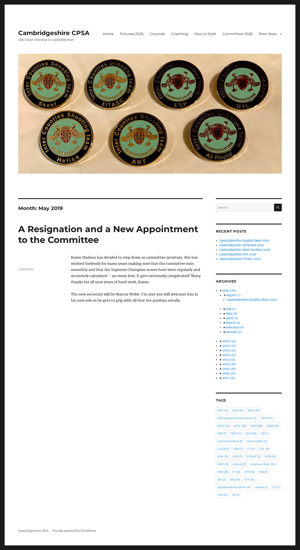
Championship (229, 441)
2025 (229, 341)
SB (221, 479)
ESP (237, 456)
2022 (229, 355)
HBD (222, 464)
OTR (249, 471)
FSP (270, 456)
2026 (229, 290)
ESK (222, 456)
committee (257, 441)
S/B (263, 471)
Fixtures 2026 (132, 34)
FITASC (254, 456)
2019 (229, 369)
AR (264, 433)
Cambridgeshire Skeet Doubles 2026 (244, 250)
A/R (221, 433)
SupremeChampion (234, 487)
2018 (229, 373)
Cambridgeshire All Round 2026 (241, 245)
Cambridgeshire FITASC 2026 (240, 259)
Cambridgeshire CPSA (53, 33)
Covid (223, 448)
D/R (238, 448)
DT (251, 448)
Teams (261, 487)
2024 (229, 346)
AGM (251, 433)
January (234, 332)
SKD (235, 479)
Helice (239, 464)
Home (108, 34)
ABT (236, 433)
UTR (222, 495)
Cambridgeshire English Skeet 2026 (244, 240)
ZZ (236, 495)
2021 (228, 359)
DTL (264, 448)
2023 (229, 350)
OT (236, 471)
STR (249, 479)
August (233, 295)
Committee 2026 (237, 34)
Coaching (179, 34)
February (235, 327)
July (231, 309)
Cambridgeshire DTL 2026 (237, 254)
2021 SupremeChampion (237, 418)
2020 (229, 364)
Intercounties (262, 464)
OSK (222, 471)
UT (275, 487)
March (233, 323)
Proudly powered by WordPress (74, 531)
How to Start (205, 34)
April (232, 318)
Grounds (157, 34)
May (231, 313)
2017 (228, 378)
